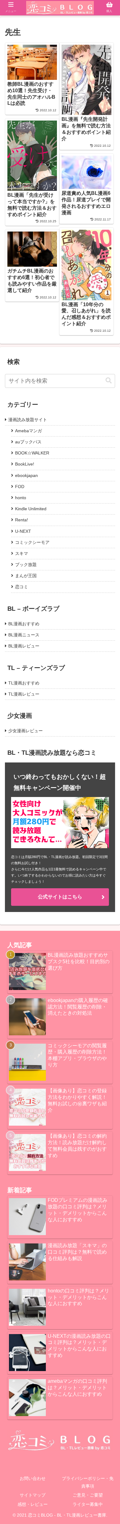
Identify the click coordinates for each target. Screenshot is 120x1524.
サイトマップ (33, 1495)
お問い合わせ (33, 1478)
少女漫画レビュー (25, 730)
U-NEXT (23, 531)
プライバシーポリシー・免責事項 (88, 1482)
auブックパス (28, 441)
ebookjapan (26, 475)
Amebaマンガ (28, 430)
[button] (108, 380)
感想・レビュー (33, 1504)
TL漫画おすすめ (23, 682)
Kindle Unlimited (30, 508)
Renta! (21, 519)
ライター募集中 (88, 1504)
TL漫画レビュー (23, 694)
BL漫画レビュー (23, 645)
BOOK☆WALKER (32, 452)
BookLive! (24, 464)
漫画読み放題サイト (27, 419)
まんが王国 (26, 575)
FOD (19, 486)
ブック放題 (26, 564)
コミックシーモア (32, 542)
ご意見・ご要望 (88, 1495)
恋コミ (21, 586)
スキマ (21, 553)
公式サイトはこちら (60, 896)
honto (20, 497)
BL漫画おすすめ (23, 623)
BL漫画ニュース (23, 634)
